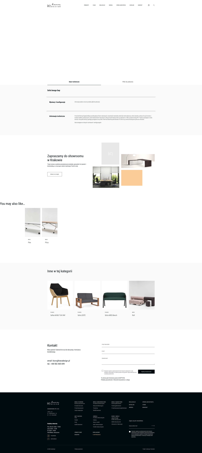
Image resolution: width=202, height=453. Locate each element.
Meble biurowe (79, 402)
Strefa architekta (121, 5)
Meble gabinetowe (117, 402)
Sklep (56, 13)
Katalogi (132, 5)
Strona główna (50, 13)
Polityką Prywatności (148, 434)
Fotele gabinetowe (116, 405)
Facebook (53, 435)
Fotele (76, 420)
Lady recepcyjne (79, 410)
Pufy (76, 422)
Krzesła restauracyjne (98, 417)
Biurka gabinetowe (116, 403)
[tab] (74, 82)
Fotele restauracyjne (98, 426)
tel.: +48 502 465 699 (56, 364)
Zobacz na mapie (54, 174)
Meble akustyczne (116, 421)
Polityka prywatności (107, 380)
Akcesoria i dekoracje (117, 424)
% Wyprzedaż (96, 434)
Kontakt (140, 5)
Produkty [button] (86, 5)
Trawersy (95, 408)
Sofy (76, 417)
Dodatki (77, 434)
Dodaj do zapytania (147, 64)
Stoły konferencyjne (98, 405)
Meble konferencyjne (99, 402)
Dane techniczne (74, 82)
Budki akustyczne (116, 419)
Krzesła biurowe (79, 405)
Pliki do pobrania (127, 82)
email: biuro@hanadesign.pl (58, 361)
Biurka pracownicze (80, 403)
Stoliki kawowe (97, 410)
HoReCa (95, 416)
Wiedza (111, 5)
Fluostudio (153, 449)
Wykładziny (96, 432)
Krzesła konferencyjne (98, 403)
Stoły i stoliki (96, 422)
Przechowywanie (79, 408)
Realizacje (102, 5)
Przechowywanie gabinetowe (119, 408)
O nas (94, 5)
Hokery (95, 420)
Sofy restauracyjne (98, 424)
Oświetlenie (78, 432)
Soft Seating (78, 416)
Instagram (53, 438)
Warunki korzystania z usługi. (122, 380)
